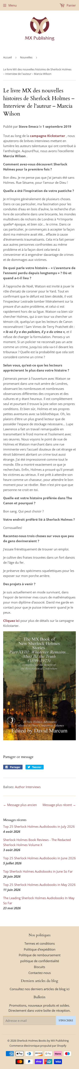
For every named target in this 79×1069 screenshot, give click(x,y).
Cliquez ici (11, 620)
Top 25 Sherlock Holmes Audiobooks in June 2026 (39, 858)
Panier (71, 5)
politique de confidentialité (39, 961)
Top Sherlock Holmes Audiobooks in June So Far (38, 871)
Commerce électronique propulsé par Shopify (37, 1046)
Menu (12, 5)
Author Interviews (28, 787)
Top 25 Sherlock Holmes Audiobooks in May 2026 (39, 885)
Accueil (7, 57)
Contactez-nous (39, 973)
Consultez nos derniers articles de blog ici (40, 989)
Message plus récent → (59, 805)
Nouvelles (26, 57)
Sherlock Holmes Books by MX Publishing (43, 1040)
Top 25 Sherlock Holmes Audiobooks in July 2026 (39, 826)
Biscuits (39, 967)
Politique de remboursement (39, 955)
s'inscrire (66, 1020)
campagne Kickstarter (47, 136)
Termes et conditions (39, 943)
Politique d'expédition (39, 949)
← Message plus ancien (20, 805)
